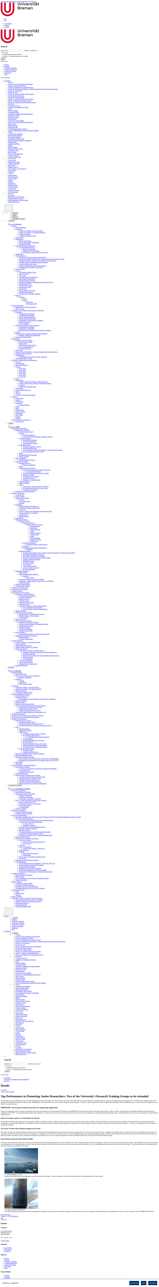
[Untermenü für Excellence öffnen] (22, 229)
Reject (143, 1283)
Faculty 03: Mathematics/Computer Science (20, 87)
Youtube (6, 1275)
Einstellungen (134, 1283)
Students (6, 66)
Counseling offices (13, 112)
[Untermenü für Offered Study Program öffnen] (30, 430)
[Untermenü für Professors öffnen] (22, 312)
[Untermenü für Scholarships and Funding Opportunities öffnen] (47, 548)
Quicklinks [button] (7, 931)
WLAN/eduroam (13, 192)
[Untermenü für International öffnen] (23, 239)
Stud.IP (10, 145)
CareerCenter (12, 160)
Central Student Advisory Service (18, 129)
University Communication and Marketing (20, 114)
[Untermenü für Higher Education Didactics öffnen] (32, 621)
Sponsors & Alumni (10, 71)
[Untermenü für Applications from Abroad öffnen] (35, 468)
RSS (2, 1218)
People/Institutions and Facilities (12, 54)
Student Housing (13, 185)
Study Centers (12, 124)
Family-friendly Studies (15, 135)
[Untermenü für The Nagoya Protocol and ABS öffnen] (34, 757)
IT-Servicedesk (12, 178)
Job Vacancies (12, 170)
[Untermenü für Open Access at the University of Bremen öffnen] (40, 676)
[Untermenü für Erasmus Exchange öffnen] (34, 523)
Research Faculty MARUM (16, 197)
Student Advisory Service (15, 149)
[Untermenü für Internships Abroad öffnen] (31, 551)
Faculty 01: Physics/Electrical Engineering (20, 84)
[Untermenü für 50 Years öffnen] (25, 297)
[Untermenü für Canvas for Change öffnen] (31, 840)
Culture (10, 180)
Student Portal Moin (14, 144)
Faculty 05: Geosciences (15, 91)
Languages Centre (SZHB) (16, 120)
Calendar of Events (13, 190)
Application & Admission (15, 134)
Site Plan (10, 182)
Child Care (11, 172)
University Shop (13, 187)
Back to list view (5, 1214)
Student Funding (13, 110)
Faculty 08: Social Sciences (16, 96)
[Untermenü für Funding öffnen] (24, 852)
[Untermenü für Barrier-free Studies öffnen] (27, 649)
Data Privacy (8, 1249)
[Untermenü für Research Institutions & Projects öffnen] (31, 694)
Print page (4, 1219)
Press (5, 74)
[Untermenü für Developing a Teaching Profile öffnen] (34, 594)
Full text (5, 52)
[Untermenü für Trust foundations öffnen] (26, 862)
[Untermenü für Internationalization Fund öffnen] (34, 749)
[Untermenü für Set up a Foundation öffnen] (31, 847)
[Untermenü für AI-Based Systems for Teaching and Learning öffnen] (46, 606)
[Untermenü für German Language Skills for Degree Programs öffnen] (50, 470)
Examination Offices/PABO (16, 139)
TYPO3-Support (13, 1216)
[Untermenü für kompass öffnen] (28, 576)
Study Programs (12, 147)
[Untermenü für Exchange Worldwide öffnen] (36, 543)
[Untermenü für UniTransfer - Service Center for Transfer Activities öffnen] (42, 898)
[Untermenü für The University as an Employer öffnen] (30, 420)
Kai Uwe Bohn (10, 1092)
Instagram (7, 1277)
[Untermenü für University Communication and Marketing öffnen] (37, 360)
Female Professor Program (15, 198)
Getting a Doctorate (14, 164)
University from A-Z (14, 105)
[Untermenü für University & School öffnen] (24, 890)
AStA (10, 109)
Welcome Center (13, 127)
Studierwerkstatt (12, 125)
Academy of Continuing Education (18, 107)
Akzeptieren (152, 1283)
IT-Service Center (13, 117)
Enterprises (7, 73)
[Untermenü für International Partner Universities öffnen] (35, 794)
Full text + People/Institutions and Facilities (15, 56)
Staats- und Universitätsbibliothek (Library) (20, 122)
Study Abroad (12, 152)
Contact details (5, 1240)
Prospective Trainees (18, 924)
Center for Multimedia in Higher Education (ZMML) (23, 130)
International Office (13, 115)
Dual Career (11, 165)
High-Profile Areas (13, 202)
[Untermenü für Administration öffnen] (25, 355)
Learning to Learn (13, 150)
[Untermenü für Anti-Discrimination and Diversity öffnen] (36, 246)
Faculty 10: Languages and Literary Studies (20, 99)
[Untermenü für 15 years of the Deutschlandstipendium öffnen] (42, 822)
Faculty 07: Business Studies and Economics (21, 94)
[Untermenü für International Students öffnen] (29, 571)
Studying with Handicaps (15, 154)
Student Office (12, 119)
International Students (14, 137)
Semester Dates (12, 142)
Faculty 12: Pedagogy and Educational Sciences (22, 102)
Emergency (7, 1251)
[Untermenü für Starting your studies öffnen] (24, 493)
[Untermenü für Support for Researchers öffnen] (26, 719)
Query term (4, 50)
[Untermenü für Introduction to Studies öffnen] (29, 498)
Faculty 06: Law (13, 92)
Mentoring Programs (14, 162)
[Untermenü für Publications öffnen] (23, 380)
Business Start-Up (13, 167)
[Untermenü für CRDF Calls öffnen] (27, 732)
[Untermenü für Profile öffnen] (16, 226)
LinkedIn (7, 1278)
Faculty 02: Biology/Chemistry (17, 86)
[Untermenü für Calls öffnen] (19, 727)
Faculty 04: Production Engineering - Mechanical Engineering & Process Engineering (33, 89)
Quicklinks (7, 81)
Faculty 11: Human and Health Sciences (19, 101)
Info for (6, 64)
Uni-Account (12, 188)
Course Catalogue (13, 155)
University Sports (13, 177)
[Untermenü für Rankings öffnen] (21, 679)
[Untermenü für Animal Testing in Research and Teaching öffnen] (40, 775)
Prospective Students (10, 68)
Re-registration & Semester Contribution (19, 140)
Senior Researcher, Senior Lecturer (18, 200)
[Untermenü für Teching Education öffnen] (31, 445)
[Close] (9, 425)
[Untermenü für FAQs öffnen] (23, 485)
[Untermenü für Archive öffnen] (21, 367)
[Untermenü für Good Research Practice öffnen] (30, 767)
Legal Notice (8, 1248)
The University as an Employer (17, 168)
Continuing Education (10, 69)
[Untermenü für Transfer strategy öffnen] (26, 256)
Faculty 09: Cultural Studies (16, 97)
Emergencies (12, 183)
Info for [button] (6, 916)
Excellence (11, 195)
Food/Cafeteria (12, 175)
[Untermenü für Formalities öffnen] (22, 505)
